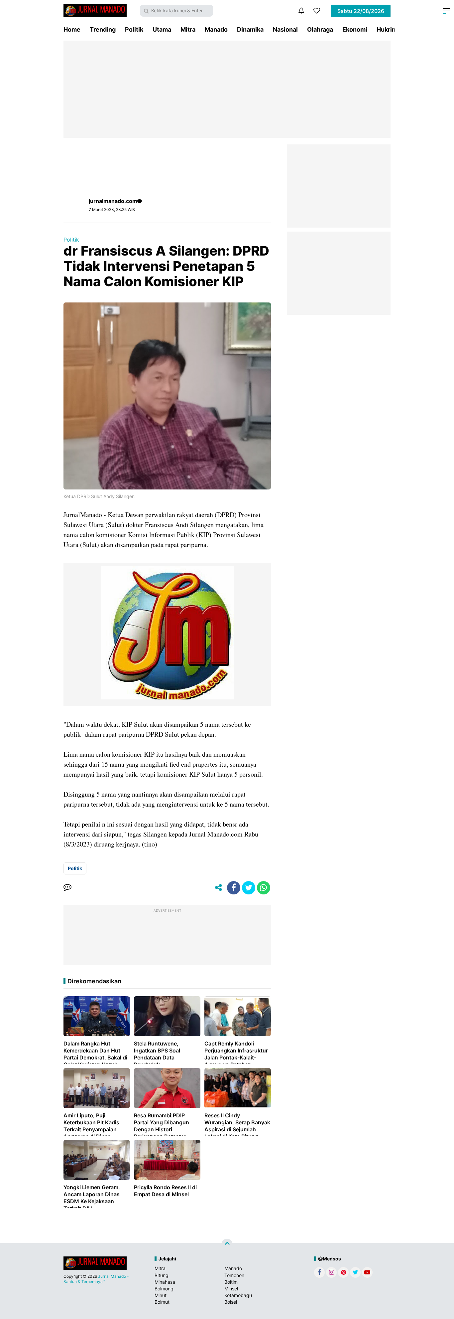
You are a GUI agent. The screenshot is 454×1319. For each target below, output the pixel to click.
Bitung (162, 1275)
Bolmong (164, 1288)
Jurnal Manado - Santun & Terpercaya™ (96, 1279)
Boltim (231, 1282)
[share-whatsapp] (263, 887)
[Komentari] (67, 887)
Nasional (285, 29)
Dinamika (250, 29)
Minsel (231, 1288)
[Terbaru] (301, 10)
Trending (103, 29)
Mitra (187, 29)
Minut (161, 1295)
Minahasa (165, 1282)
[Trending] (316, 10)
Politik (134, 29)
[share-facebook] (233, 887)
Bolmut (162, 1302)
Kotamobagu (238, 1295)
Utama (162, 29)
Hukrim (387, 29)
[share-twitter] (248, 887)
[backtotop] (227, 1244)
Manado (216, 29)
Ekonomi (354, 29)
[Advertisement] (227, 89)
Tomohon (234, 1275)
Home (71, 29)
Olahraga (320, 29)
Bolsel (230, 1302)
